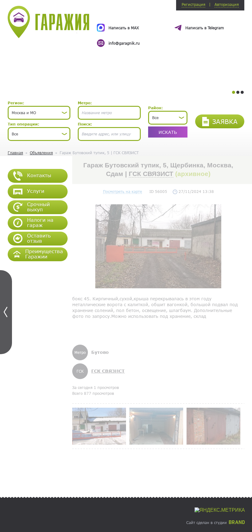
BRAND (237, 522)
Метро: (85, 103)
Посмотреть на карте (122, 191)
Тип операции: (23, 124)
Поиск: (85, 124)
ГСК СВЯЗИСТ (151, 173)
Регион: (16, 103)
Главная (15, 152)
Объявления (41, 152)
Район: (155, 108)
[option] (170, 30)
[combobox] (39, 113)
